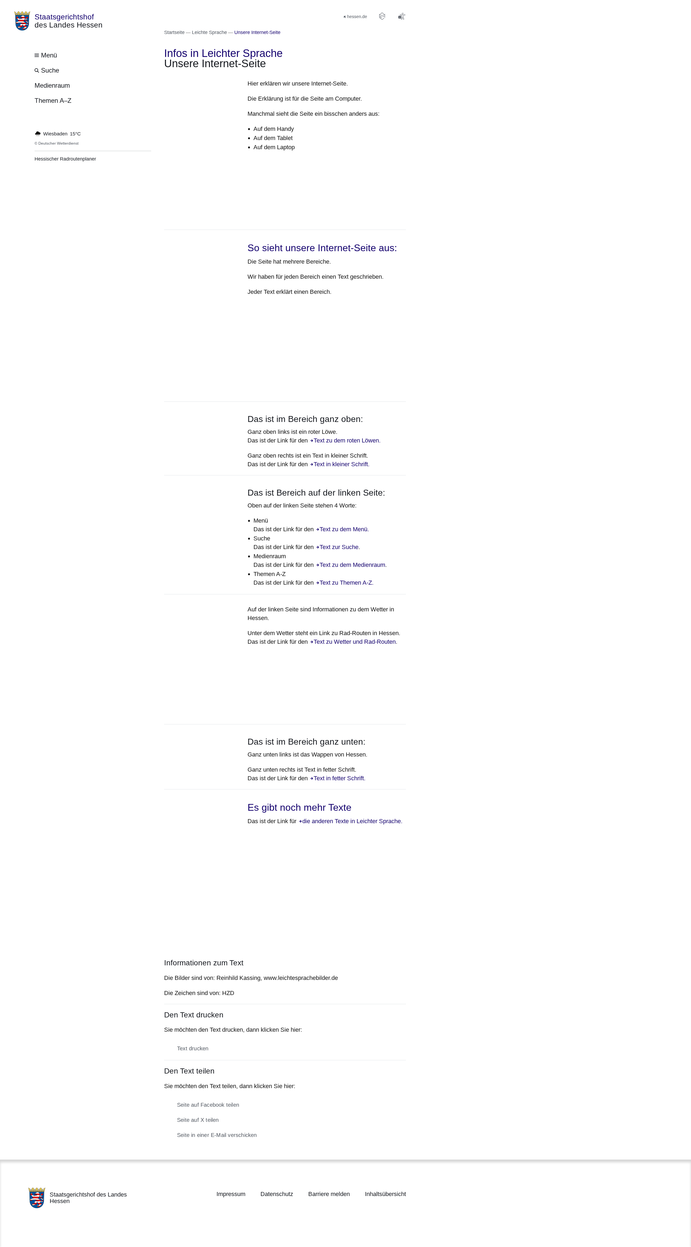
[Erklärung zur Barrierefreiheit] (401, 16)
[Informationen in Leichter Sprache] (382, 16)
